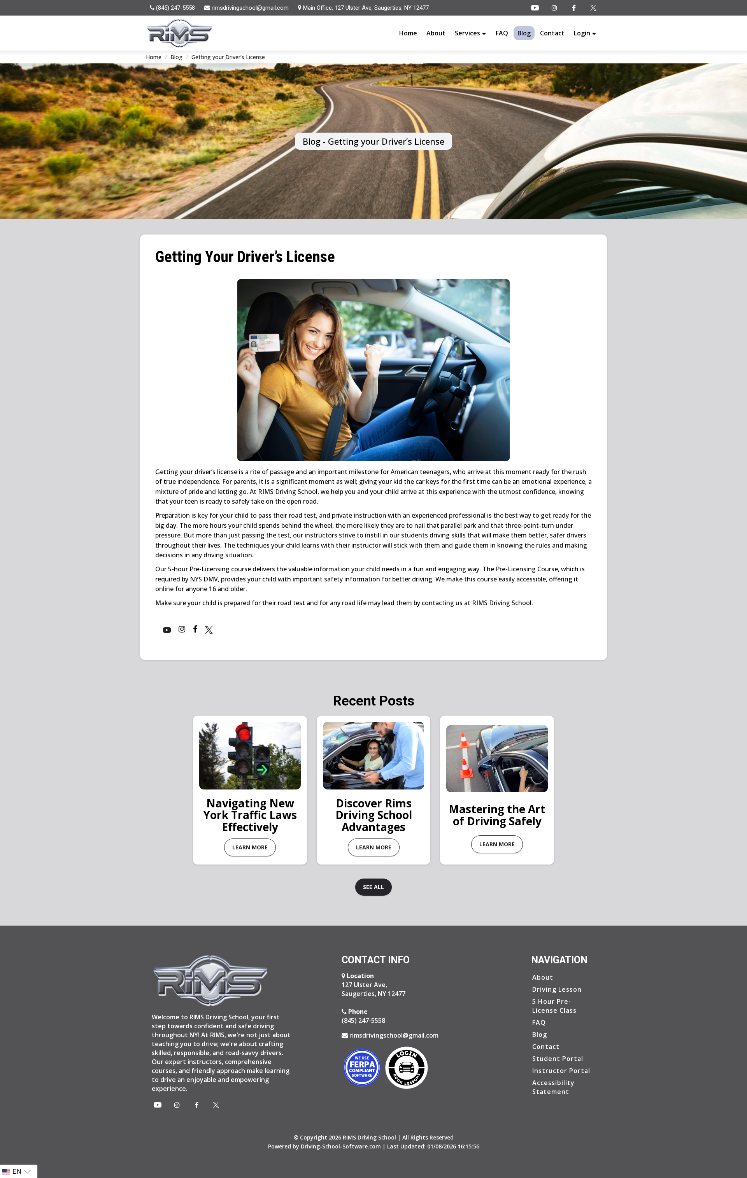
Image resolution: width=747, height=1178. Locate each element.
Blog (524, 33)
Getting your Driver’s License (228, 57)
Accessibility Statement (553, 1087)
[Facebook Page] (574, 8)
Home (408, 33)
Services (468, 33)
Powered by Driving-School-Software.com (324, 1146)
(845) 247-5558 (363, 1015)
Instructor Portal (561, 1070)
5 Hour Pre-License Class (554, 1005)
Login (583, 33)
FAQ (502, 33)
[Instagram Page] (554, 8)
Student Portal (557, 1058)
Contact (552, 33)
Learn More (250, 847)
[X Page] (216, 1105)
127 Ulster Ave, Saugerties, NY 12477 (373, 984)
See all (373, 887)
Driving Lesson (557, 989)
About (435, 33)
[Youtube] (535, 8)
